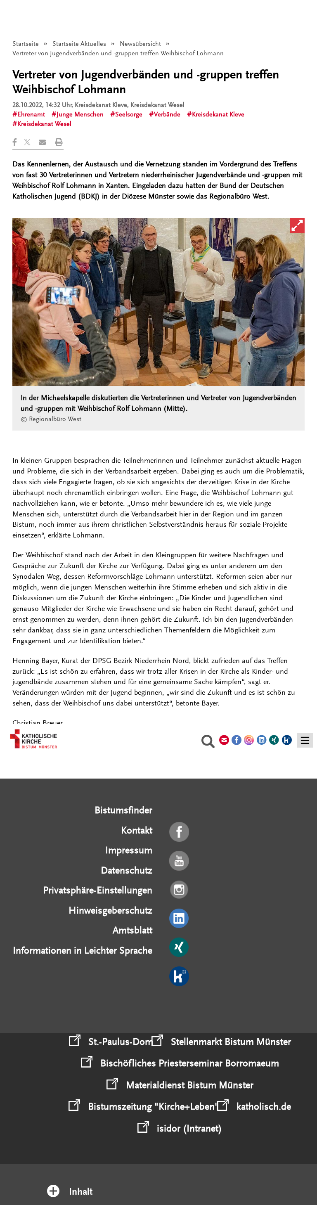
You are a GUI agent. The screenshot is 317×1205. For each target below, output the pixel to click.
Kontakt (136, 830)
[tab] (158, 1181)
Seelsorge (128, 114)
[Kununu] (180, 976)
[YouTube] (180, 861)
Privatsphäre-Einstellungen (97, 890)
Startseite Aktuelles (79, 43)
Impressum (128, 850)
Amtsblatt (132, 930)
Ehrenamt (31, 114)
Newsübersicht (140, 43)
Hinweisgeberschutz (110, 910)
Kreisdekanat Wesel (44, 124)
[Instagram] (180, 890)
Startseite (25, 43)
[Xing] (180, 947)
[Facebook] (180, 832)
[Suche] (208, 742)
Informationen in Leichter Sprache (82, 950)
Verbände (167, 114)
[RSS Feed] (180, 1005)
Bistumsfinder (123, 810)
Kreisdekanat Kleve (218, 114)
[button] (18, 142)
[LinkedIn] (180, 918)
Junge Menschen (80, 114)
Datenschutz (126, 870)
